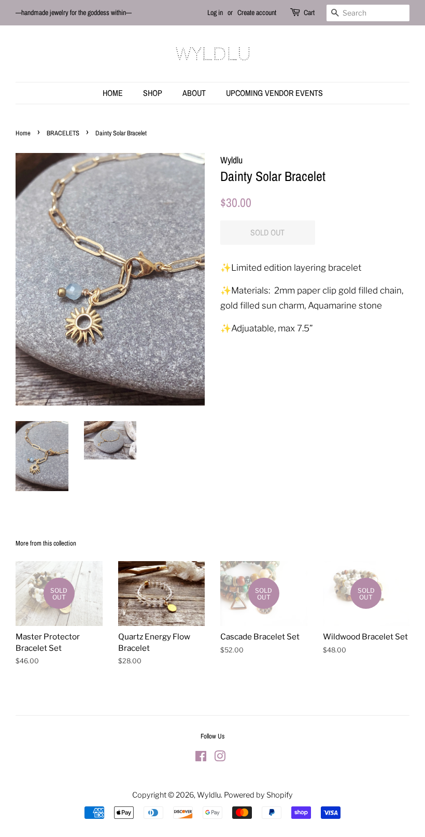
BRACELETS (63, 133)
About (194, 93)
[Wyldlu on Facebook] (201, 758)
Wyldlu (209, 795)
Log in (215, 12)
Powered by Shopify (258, 795)
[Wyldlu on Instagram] (219, 758)
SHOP (152, 93)
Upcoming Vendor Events (274, 93)
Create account (256, 12)
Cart (309, 12)
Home (113, 93)
